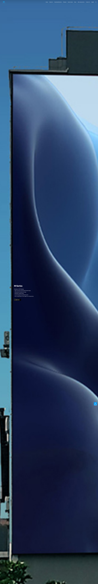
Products (64, 2)
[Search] (95, 2)
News (75, 2)
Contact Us (88, 2)
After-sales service (81, 2)
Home (47, 2)
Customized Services (58, 2)
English (92, 2)
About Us (51, 2)
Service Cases (70, 2)
